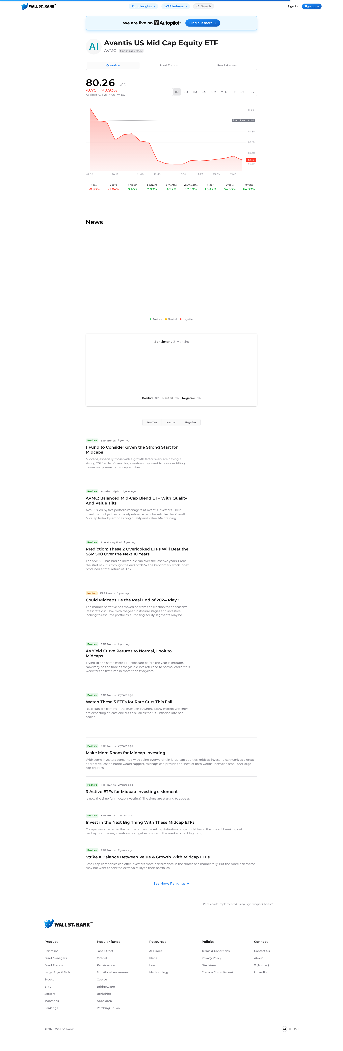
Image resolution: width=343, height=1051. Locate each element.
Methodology (159, 972)
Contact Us (262, 951)
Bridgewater (106, 986)
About (258, 958)
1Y (234, 92)
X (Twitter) (261, 965)
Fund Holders (227, 65)
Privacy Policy (211, 958)
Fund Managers (55, 958)
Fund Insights (142, 6)
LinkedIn (260, 972)
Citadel (102, 958)
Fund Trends (169, 65)
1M (195, 92)
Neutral (171, 422)
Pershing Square (109, 1008)
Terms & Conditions (216, 951)
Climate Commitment (217, 972)
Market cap (131, 50)
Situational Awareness (113, 972)
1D (177, 92)
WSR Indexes (174, 6)
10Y (252, 92)
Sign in (293, 6)
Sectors (49, 994)
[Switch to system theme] (284, 1029)
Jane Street (105, 951)
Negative (190, 422)
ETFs (47, 986)
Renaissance (106, 965)
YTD (224, 92)
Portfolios (51, 951)
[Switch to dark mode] (295, 1029)
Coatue (102, 979)
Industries (51, 1001)
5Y (243, 92)
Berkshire (104, 994)
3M (204, 92)
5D (186, 92)
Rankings (51, 1008)
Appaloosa (104, 1001)
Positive (152, 422)
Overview (113, 65)
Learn (153, 965)
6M (213, 92)
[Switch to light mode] (290, 1029)
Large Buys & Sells (57, 972)
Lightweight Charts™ (259, 904)
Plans (153, 958)
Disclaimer (209, 965)
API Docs (155, 951)
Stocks (49, 979)
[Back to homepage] (38, 6)
